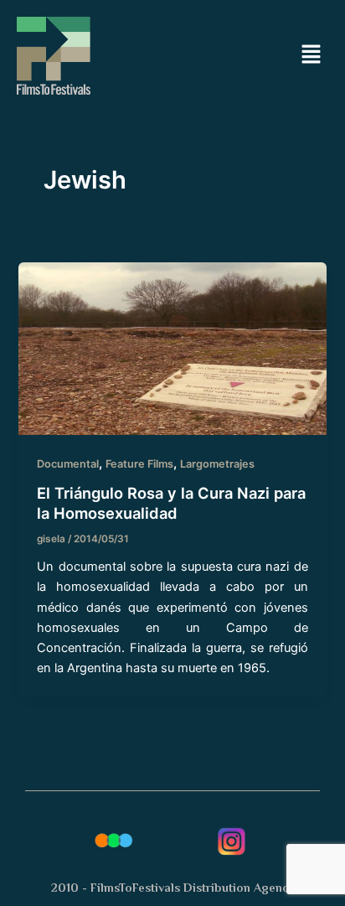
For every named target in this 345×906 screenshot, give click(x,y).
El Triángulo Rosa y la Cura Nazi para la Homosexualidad (171, 503)
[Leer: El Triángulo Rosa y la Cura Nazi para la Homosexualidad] (172, 347)
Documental (68, 464)
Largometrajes (217, 464)
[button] (311, 56)
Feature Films (139, 464)
